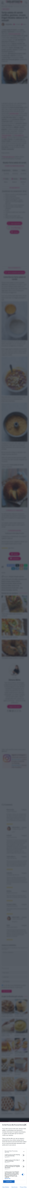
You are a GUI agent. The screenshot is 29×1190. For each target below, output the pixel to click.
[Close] (26, 1125)
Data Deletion (5, 1187)
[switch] (23, 1155)
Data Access (14, 1187)
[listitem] (14, 1151)
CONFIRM (9, 1181)
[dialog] (14, 1156)
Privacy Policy (23, 1187)
